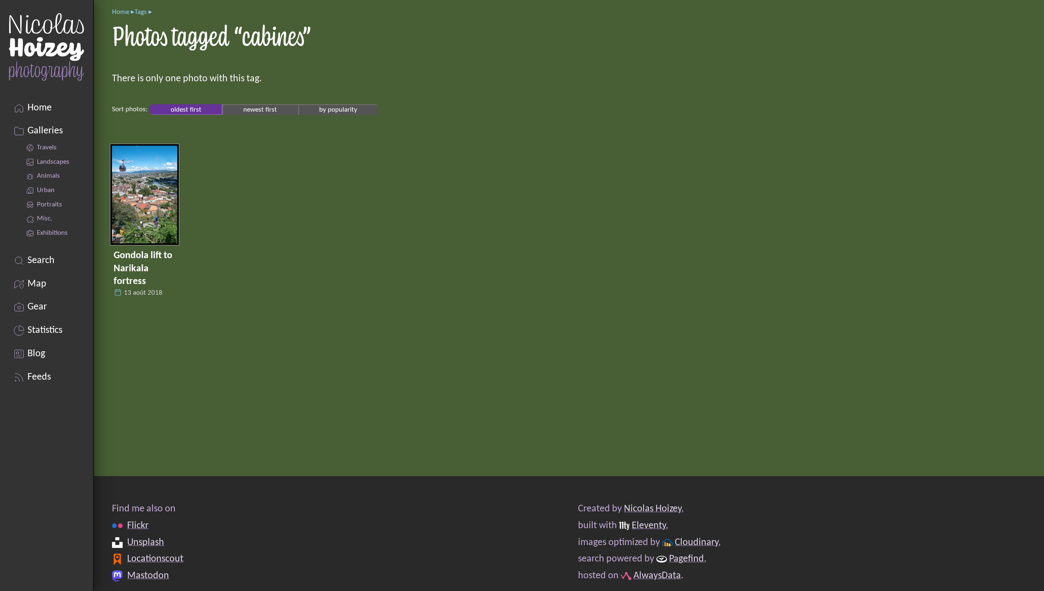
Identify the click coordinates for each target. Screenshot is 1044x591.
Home (120, 12)
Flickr (137, 526)
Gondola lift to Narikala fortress (143, 268)
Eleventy (649, 526)
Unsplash (145, 542)
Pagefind (686, 559)
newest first (260, 109)
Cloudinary (696, 542)
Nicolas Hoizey (652, 509)
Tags (141, 12)
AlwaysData (657, 576)
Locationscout (155, 559)
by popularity (338, 109)
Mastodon (148, 576)
